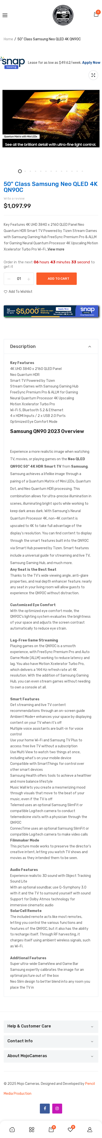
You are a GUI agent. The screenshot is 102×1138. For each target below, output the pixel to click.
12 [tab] (77, 171)
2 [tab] (25, 171)
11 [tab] (72, 171)
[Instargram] (57, 1109)
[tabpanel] (51, 118)
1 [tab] (20, 171)
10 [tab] (66, 171)
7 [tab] (51, 171)
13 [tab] (82, 171)
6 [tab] (46, 171)
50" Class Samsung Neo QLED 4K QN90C (51, 187)
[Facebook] (45, 1109)
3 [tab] (30, 171)
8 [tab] (56, 171)
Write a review (14, 198)
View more (56, 249)
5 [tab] (40, 171)
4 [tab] (35, 171)
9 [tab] (61, 171)
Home (8, 39)
